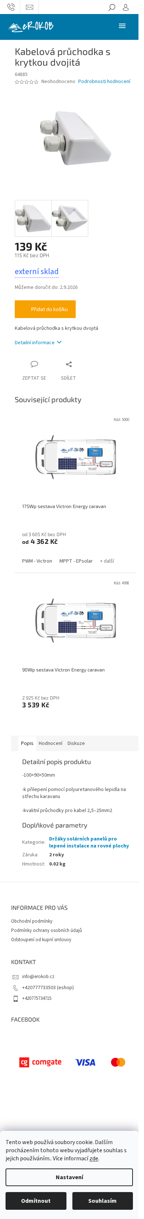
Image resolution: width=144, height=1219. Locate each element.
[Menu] (122, 25)
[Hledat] (112, 7)
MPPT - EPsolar (76, 561)
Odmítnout (36, 1201)
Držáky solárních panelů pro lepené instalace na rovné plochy (89, 842)
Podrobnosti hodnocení (104, 81)
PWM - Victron (37, 561)
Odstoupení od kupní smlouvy (41, 939)
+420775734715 (36, 998)
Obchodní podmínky (31, 921)
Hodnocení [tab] (50, 743)
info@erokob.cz (38, 976)
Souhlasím (102, 1201)
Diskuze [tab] (76, 743)
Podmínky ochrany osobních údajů (46, 930)
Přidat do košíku (49, 309)
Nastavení (69, 1177)
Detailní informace (35, 342)
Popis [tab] (27, 743)
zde (93, 1158)
